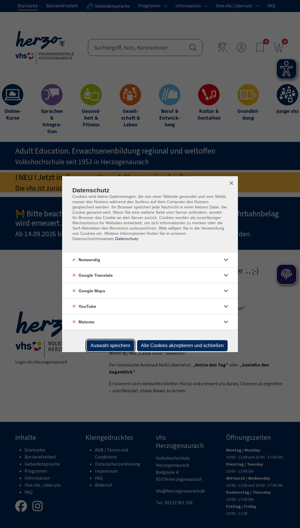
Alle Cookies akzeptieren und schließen (182, 345)
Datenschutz (126, 238)
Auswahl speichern (110, 345)
